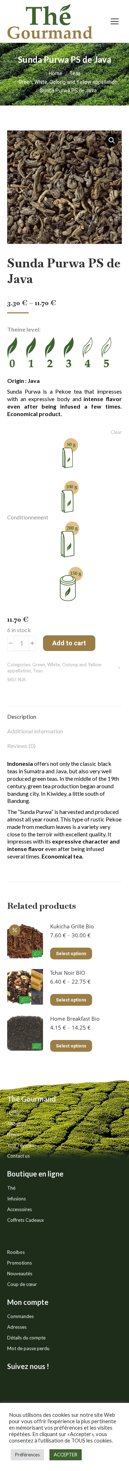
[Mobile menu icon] (115, 21)
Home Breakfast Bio (75, 1018)
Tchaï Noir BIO (67, 972)
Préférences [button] (27, 1454)
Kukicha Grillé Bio (72, 926)
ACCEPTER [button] (65, 1454)
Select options (71, 953)
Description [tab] (21, 716)
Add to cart (69, 643)
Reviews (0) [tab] (21, 745)
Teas (38, 670)
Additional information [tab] (35, 731)
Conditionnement (27, 517)
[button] (111, 140)
